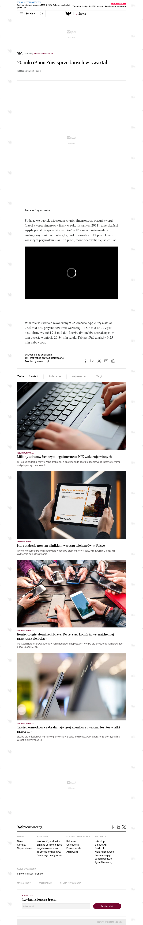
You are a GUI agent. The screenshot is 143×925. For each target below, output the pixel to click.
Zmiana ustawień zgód (49, 844)
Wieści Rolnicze (103, 858)
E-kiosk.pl (100, 841)
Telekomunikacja (44, 53)
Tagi (99, 376)
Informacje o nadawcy (49, 851)
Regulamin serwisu (47, 848)
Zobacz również (27, 376)
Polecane (54, 376)
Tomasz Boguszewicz (37, 210)
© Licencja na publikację (39, 354)
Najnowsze (79, 376)
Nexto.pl (99, 848)
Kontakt (21, 844)
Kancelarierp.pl (103, 855)
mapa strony (24, 883)
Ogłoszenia (72, 844)
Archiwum (72, 851)
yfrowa (81, 13)
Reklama (71, 841)
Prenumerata (73, 848)
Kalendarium (45, 883)
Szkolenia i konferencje (30, 873)
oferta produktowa (70, 883)
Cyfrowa (28, 53)
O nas (20, 841)
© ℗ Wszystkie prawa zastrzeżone (44, 358)
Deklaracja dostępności (49, 855)
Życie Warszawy (104, 862)
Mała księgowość (104, 851)
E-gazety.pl (101, 844)
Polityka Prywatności (48, 841)
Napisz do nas (24, 848)
